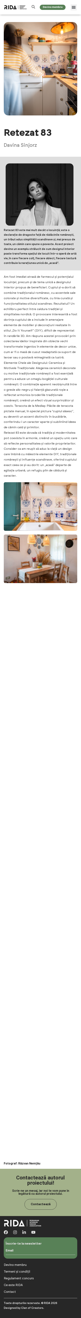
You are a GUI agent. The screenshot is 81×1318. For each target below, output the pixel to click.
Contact (10, 1291)
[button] (74, 7)
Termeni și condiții (17, 1271)
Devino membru (15, 1264)
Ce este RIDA (13, 1285)
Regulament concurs (19, 1278)
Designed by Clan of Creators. (24, 1308)
